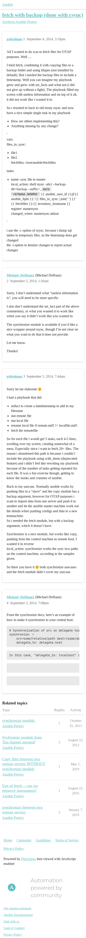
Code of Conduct (14, 928)
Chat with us (11, 921)
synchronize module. (19, 720)
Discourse (28, 859)
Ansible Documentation (18, 915)
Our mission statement (17, 908)
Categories (24, 840)
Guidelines (43, 840)
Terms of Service (67, 840)
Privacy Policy (14, 848)
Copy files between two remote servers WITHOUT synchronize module (23, 764)
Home (8, 840)
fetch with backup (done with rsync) (42, 15)
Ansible (7, 4)
